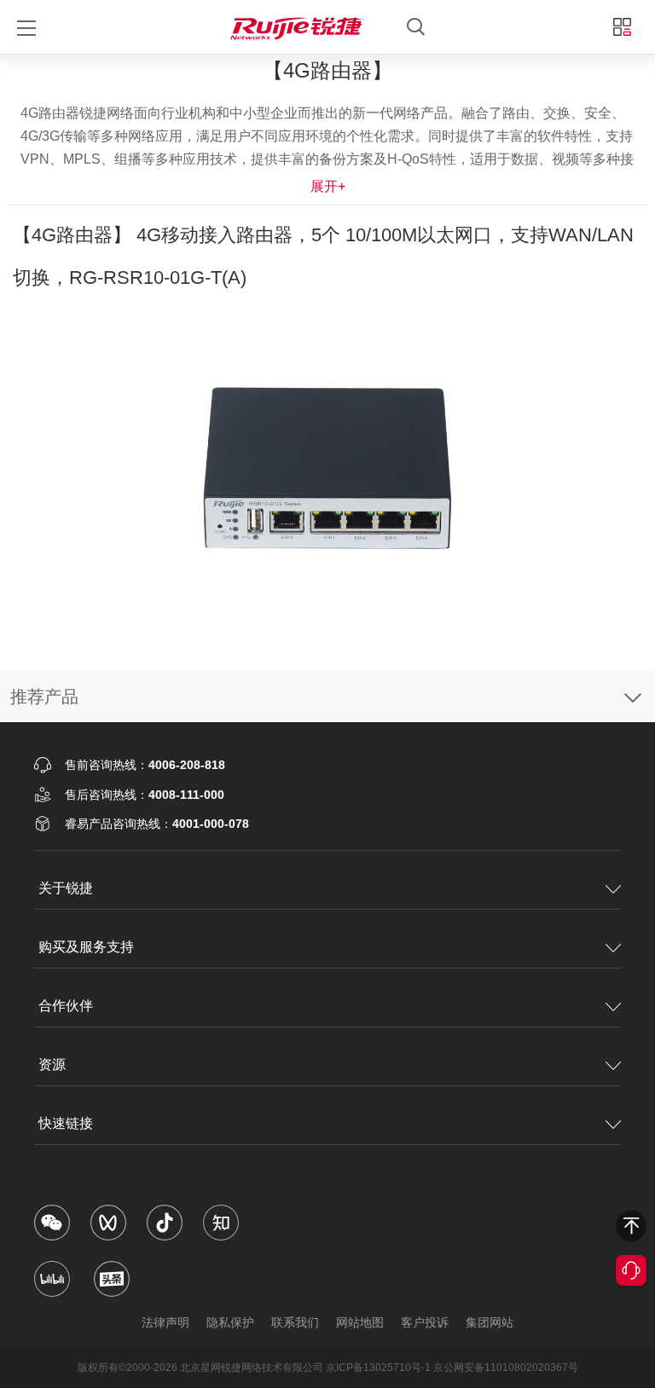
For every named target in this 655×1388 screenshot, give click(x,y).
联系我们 (295, 1322)
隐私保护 (230, 1322)
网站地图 (360, 1322)
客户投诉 (425, 1322)
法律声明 (165, 1322)
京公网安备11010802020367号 (505, 1368)
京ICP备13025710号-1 (378, 1368)
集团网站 (489, 1322)
